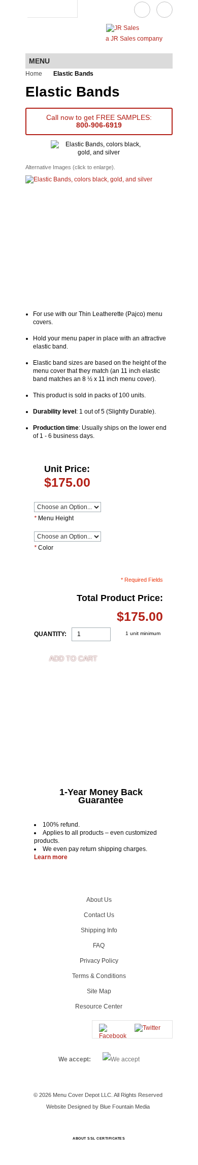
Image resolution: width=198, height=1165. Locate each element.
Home (33, 73)
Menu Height (54, 518)
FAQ (99, 945)
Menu (39, 61)
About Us (99, 899)
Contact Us (142, 10)
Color (43, 547)
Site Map (99, 991)
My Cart (67, 8)
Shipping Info (99, 930)
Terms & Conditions (99, 976)
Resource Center (98, 1006)
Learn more (51, 857)
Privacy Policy (99, 960)
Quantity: (50, 634)
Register (49, 8)
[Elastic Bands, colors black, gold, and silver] (88, 238)
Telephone (164, 10)
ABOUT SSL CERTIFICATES (99, 1138)
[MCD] (54, 36)
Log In (35, 8)
